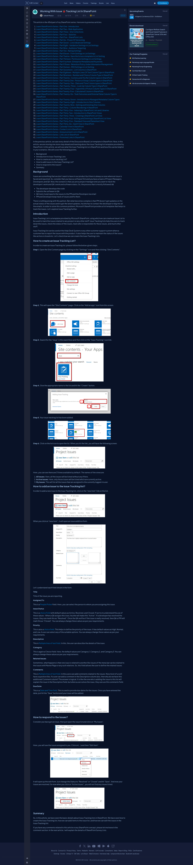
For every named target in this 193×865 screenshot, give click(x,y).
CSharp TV (69, 854)
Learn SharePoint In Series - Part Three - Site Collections (59, 32)
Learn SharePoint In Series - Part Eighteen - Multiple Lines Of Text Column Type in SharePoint (75, 72)
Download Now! (151, 44)
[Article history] (58, 15)
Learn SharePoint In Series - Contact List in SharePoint (59, 129)
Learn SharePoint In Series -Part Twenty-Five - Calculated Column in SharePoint (69, 91)
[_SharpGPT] (27, 41)
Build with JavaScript (132, 854)
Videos (78, 3)
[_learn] (27, 23)
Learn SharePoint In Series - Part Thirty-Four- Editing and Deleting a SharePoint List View (73, 118)
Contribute (163, 3)
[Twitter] (84, 846)
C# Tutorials (99, 850)
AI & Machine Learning (139, 58)
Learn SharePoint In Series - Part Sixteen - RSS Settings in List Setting (65, 67)
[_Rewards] (27, 38)
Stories (62, 854)
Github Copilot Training (139, 75)
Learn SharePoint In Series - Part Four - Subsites (56, 34)
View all (165, 11)
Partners (91, 850)
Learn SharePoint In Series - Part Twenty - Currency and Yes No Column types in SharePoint (74, 78)
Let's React (84, 854)
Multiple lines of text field (49, 643)
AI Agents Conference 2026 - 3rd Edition (148, 16)
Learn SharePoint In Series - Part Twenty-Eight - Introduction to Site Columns (68, 102)
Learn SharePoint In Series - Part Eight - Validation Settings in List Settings (67, 45)
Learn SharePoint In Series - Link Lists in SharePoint (57, 134)
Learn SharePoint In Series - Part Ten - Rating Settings (58, 51)
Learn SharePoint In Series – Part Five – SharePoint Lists (59, 37)
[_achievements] (27, 27)
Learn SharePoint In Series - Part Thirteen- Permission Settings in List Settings (68, 59)
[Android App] (103, 846)
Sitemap (56, 854)
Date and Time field (48, 690)
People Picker (46, 604)
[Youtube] (94, 846)
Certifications (137, 850)
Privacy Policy (71, 850)
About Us (54, 850)
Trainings (94, 3)
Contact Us (62, 850)
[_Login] (27, 862)
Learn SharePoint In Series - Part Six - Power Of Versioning (60, 40)
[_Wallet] (27, 19)
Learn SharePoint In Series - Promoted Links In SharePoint (60, 137)
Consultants (109, 850)
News (71, 3)
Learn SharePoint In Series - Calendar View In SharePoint (60, 126)
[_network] (27, 30)
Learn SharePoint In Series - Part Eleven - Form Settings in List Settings (65, 53)
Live (107, 3)
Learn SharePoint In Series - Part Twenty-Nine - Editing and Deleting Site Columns (70, 105)
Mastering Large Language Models (143, 62)
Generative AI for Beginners (141, 79)
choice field (45, 613)
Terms (79, 850)
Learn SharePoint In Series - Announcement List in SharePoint (61, 132)
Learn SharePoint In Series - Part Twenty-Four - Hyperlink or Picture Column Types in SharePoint (76, 88)
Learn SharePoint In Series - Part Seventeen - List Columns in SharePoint (66, 70)
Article (123, 15)
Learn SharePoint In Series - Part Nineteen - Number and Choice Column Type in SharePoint (74, 75)
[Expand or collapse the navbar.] (27, 8)
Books (101, 3)
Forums (85, 3)
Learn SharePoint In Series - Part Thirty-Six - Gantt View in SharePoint (65, 124)
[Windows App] (99, 846)
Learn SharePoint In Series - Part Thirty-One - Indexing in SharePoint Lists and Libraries (72, 110)
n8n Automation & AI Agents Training (144, 83)
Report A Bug (123, 850)
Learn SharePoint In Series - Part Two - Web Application (59, 29)
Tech (65, 3)
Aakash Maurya (48, 15)
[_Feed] (27, 12)
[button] (84, 15)
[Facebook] (80, 846)
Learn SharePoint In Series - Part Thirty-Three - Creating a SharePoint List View (69, 116)
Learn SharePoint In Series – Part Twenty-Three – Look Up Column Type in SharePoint (71, 86)
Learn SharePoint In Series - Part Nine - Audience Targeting (61, 48)
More (113, 3)
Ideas (116, 850)
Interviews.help (105, 854)
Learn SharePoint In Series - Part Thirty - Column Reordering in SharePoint (67, 107)
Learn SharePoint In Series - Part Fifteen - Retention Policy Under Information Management (74, 64)
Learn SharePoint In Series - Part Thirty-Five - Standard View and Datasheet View (70, 121)
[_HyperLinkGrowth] (26, 45)
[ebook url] (137, 47)
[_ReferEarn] (27, 34)
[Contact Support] (113, 846)
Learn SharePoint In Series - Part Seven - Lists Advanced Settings (63, 42)
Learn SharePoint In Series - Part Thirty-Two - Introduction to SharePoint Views (69, 113)
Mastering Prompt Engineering (142, 66)
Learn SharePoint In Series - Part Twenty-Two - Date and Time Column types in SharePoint (74, 83)
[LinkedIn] (89, 846)
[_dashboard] (27, 16)
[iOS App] (108, 846)
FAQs (130, 850)
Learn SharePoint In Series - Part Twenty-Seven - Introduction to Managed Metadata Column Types (78, 99)
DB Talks (77, 854)
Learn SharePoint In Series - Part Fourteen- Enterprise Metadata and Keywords (69, 61)
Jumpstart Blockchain (118, 854)
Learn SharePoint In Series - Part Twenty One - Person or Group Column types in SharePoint (74, 80)
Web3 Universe (94, 854)
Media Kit (85, 850)
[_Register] (27, 858)
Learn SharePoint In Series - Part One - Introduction (57, 26)
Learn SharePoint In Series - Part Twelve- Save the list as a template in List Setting (70, 56)
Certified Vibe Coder (139, 71)
